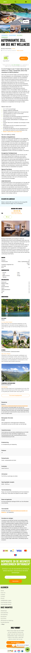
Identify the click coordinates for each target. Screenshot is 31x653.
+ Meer (2, 624)
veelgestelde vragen (12, 635)
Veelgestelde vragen (6, 600)
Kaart (8, 217)
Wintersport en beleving (7, 620)
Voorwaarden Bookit (6, 604)
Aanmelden (15, 581)
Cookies (3, 594)
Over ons (3, 592)
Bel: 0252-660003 (15, 642)
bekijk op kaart (20, 50)
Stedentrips (4, 610)
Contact (3, 596)
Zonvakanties (4, 614)
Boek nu (23, 58)
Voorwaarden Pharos (6, 602)
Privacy (2, 598)
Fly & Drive (3, 618)
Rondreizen (4, 616)
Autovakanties (4, 612)
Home (2, 590)
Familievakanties (5, 622)
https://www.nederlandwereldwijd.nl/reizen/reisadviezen (14, 405)
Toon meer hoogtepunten (15, 395)
